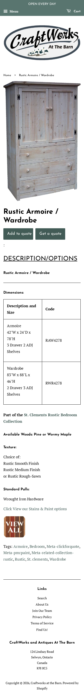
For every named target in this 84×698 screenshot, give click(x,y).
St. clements (37, 559)
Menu (13, 11)
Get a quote (50, 234)
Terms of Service (42, 623)
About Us (42, 604)
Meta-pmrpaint (16, 552)
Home (7, 75)
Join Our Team (42, 610)
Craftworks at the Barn (46, 683)
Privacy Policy (42, 617)
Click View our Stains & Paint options (35, 508)
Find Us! (42, 630)
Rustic (20, 559)
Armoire (20, 546)
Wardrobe (58, 559)
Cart (77, 11)
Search (42, 598)
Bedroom (37, 546)
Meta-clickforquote (63, 546)
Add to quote (19, 234)
